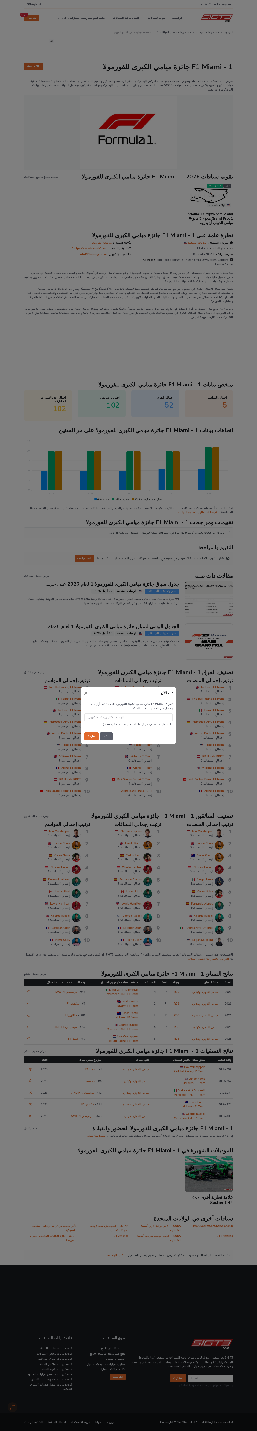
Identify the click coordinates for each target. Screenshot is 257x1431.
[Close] (86, 693)
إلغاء (106, 736)
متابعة (91, 736)
